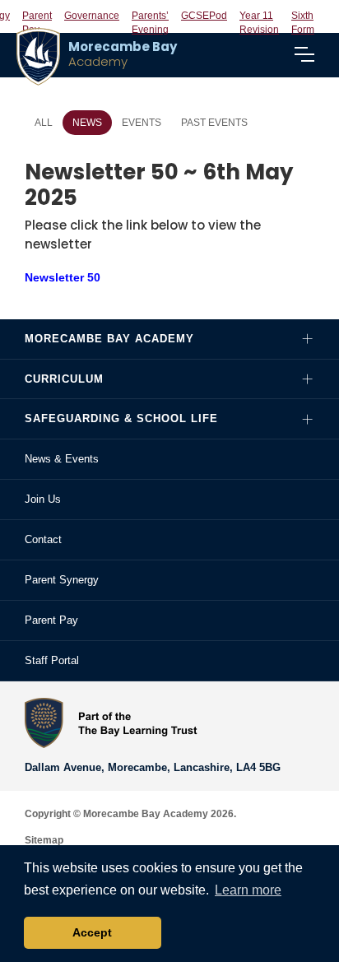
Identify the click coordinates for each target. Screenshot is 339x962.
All (44, 122)
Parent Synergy (62, 580)
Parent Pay (51, 620)
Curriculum (64, 379)
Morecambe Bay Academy (109, 338)
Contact (43, 539)
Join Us (43, 499)
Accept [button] (92, 932)
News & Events (62, 459)
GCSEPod (204, 15)
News (87, 122)
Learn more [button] (248, 890)
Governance (91, 15)
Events (141, 122)
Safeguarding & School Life (121, 418)
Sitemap (44, 840)
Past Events (214, 122)
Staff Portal (52, 660)
